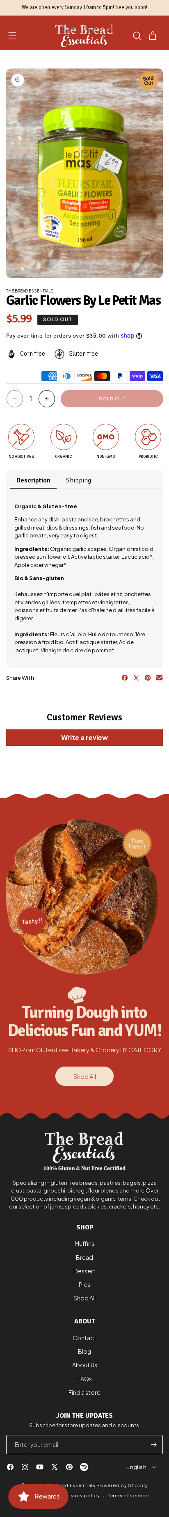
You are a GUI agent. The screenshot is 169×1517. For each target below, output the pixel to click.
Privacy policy (82, 1495)
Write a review (84, 737)
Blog (84, 1351)
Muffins (84, 1243)
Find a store (84, 1392)
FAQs (85, 1378)
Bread (84, 1257)
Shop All (84, 1076)
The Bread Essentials (69, 1485)
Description (33, 480)
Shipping (78, 480)
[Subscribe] (153, 1444)
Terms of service (128, 1495)
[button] (12, 36)
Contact (84, 1337)
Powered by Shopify (122, 1485)
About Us (84, 1364)
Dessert (84, 1271)
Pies (84, 1284)
